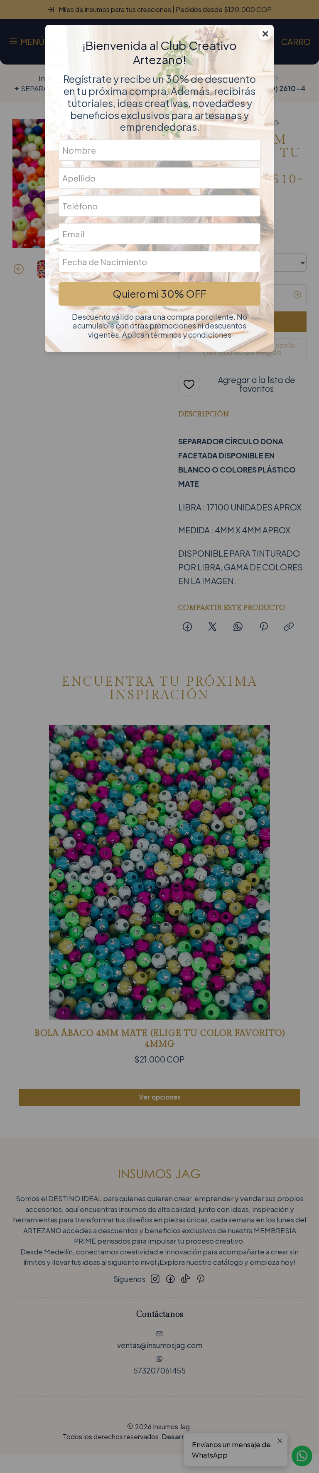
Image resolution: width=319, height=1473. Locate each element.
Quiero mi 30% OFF (159, 293)
